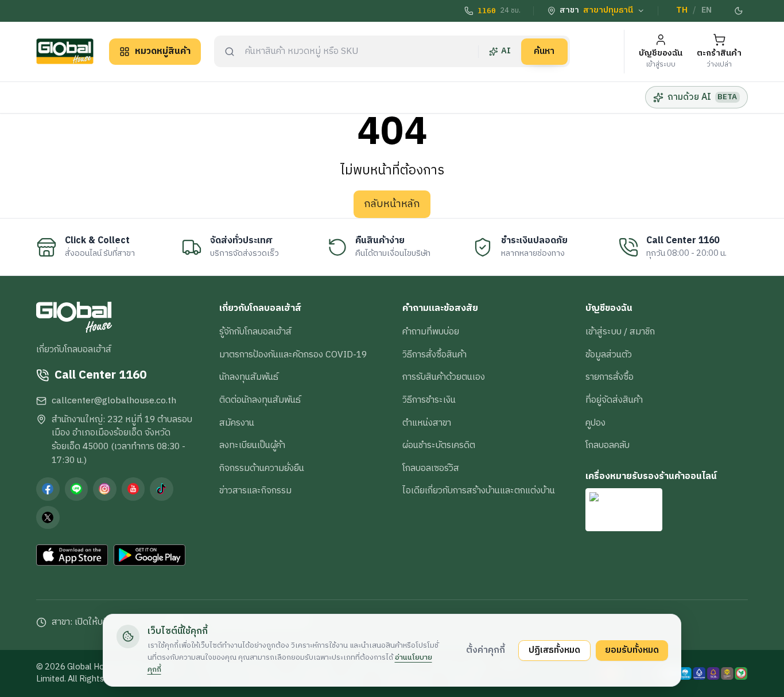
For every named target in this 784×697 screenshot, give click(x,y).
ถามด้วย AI (702, 96)
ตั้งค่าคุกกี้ (485, 650)
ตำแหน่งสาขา (426, 422)
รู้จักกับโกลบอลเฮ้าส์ (255, 331)
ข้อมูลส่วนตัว (608, 354)
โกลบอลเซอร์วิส (430, 468)
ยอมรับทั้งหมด (632, 650)
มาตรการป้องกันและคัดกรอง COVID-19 (293, 354)
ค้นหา (544, 51)
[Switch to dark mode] (739, 11)
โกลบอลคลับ (607, 445)
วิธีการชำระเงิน (429, 399)
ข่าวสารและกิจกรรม (255, 490)
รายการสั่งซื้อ (609, 376)
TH (682, 10)
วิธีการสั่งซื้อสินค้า (434, 354)
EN (706, 10)
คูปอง (595, 422)
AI (506, 51)
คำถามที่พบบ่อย (430, 331)
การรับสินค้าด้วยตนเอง (443, 376)
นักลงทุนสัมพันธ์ (248, 376)
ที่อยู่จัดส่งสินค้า (614, 399)
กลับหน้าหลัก (392, 204)
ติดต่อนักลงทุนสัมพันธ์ (260, 399)
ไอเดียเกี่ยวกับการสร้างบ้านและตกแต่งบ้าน (478, 490)
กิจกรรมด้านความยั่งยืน (261, 468)
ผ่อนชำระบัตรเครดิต (438, 445)
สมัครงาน (236, 422)
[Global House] (65, 51)
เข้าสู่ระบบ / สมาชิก (620, 331)
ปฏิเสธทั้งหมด (554, 650)
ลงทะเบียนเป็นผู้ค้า (252, 445)
